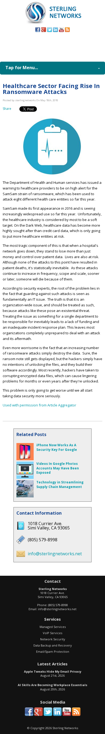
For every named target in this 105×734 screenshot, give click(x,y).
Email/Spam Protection (52, 651)
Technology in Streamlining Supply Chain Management (59, 484)
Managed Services (53, 627)
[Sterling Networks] (52, 24)
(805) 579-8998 (61, 45)
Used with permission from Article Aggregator (39, 405)
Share (7, 108)
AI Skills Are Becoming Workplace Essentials (52, 685)
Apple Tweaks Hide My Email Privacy (52, 671)
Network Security (52, 639)
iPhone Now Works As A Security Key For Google (56, 447)
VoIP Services (52, 633)
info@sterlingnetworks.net (55, 554)
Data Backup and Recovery (52, 645)
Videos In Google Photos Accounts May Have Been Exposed (57, 468)
